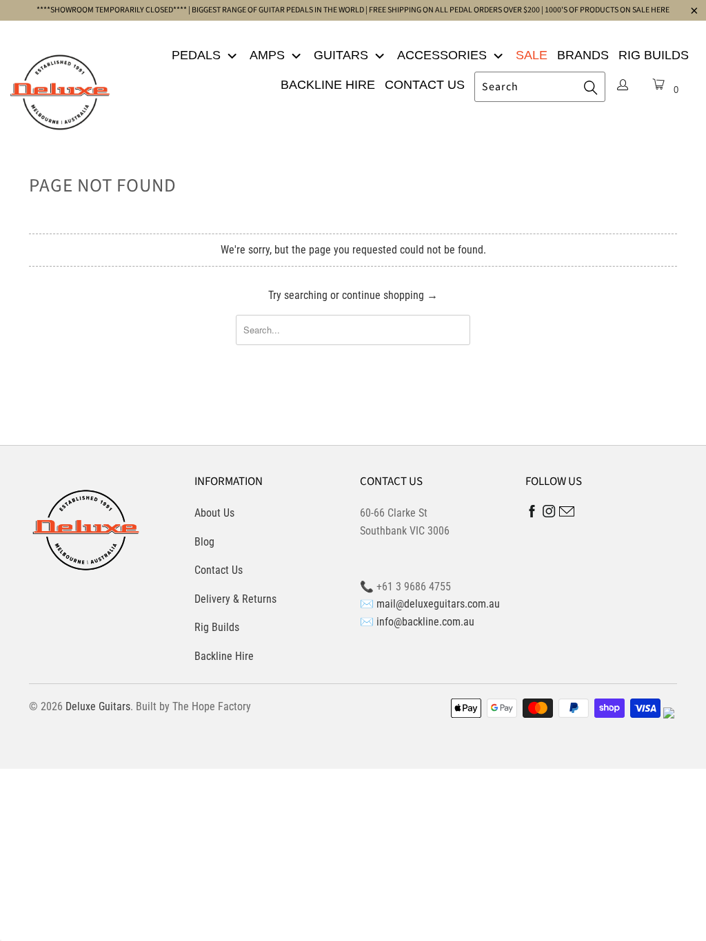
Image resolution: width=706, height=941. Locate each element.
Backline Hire (328, 85)
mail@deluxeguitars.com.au (438, 603)
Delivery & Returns (235, 599)
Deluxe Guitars (97, 706)
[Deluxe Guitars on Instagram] (549, 513)
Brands (583, 55)
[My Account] (622, 86)
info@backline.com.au (425, 621)
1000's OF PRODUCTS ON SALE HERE (607, 10)
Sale (531, 55)
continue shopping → (390, 295)
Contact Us (425, 85)
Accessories (443, 55)
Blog (204, 541)
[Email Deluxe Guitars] (566, 513)
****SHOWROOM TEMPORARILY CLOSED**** (112, 10)
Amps (269, 55)
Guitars (343, 55)
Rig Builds (653, 55)
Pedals (198, 55)
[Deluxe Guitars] (60, 88)
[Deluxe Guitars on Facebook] (532, 514)
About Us (214, 512)
